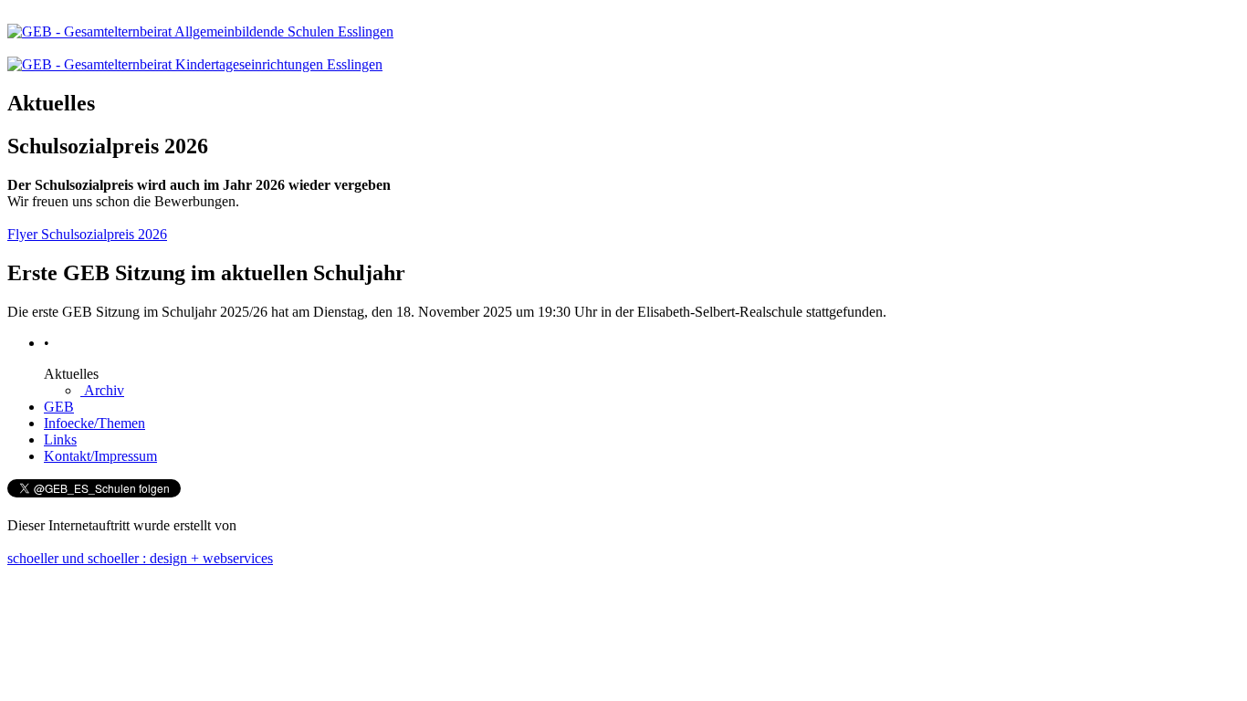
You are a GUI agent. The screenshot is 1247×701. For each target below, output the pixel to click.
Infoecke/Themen (94, 423)
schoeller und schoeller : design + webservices (140, 558)
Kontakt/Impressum (100, 456)
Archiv (102, 390)
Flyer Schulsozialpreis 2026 (87, 234)
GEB (59, 406)
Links (60, 439)
